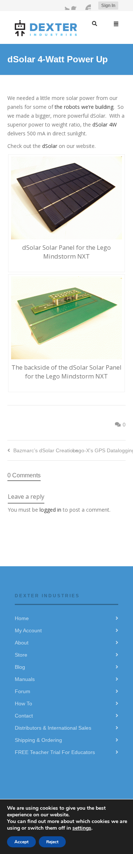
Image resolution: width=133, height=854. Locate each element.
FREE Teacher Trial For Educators (55, 752)
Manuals (25, 679)
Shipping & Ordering (38, 740)
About (21, 643)
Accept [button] (21, 842)
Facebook (75, 5)
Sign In (108, 5)
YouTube (86, 5)
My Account (28, 630)
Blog (20, 667)
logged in (50, 509)
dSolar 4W (104, 124)
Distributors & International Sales (53, 728)
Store (21, 655)
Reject (52, 842)
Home (22, 618)
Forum (22, 691)
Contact (24, 716)
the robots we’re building (84, 106)
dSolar (50, 145)
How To (23, 703)
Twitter (65, 5)
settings (81, 827)
